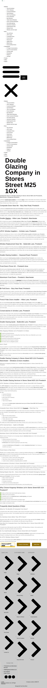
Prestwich (25, 408)
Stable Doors (9, 41)
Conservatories (7, 46)
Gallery (5, 59)
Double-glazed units (11, 26)
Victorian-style (10, 51)
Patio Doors (9, 39)
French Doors (10, 38)
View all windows (10, 8)
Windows (6, 6)
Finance (5, 61)
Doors (5, 31)
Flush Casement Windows (12, 21)
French (40, 452)
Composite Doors (10, 36)
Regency (9, 54)
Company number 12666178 (32, 681)
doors (23, 199)
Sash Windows (10, 13)
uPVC (39, 302)
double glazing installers (10, 199)
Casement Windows (11, 11)
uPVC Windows (10, 10)
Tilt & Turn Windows (11, 14)
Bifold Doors (9, 43)
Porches (5, 58)
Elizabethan (9, 53)
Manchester (35, 221)
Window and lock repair (12, 29)
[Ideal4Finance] (8, 546)
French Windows (10, 16)
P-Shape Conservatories (12, 48)
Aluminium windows (11, 24)
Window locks (10, 28)
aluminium (18, 280)
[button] (11, 81)
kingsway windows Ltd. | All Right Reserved (8, 683)
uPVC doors (9, 34)
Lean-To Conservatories (12, 49)
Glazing (8, 218)
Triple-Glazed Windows (12, 19)
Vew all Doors (10, 33)
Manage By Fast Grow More (21, 686)
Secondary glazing (11, 23)
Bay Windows (10, 18)
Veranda (8, 56)
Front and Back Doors (11, 44)
